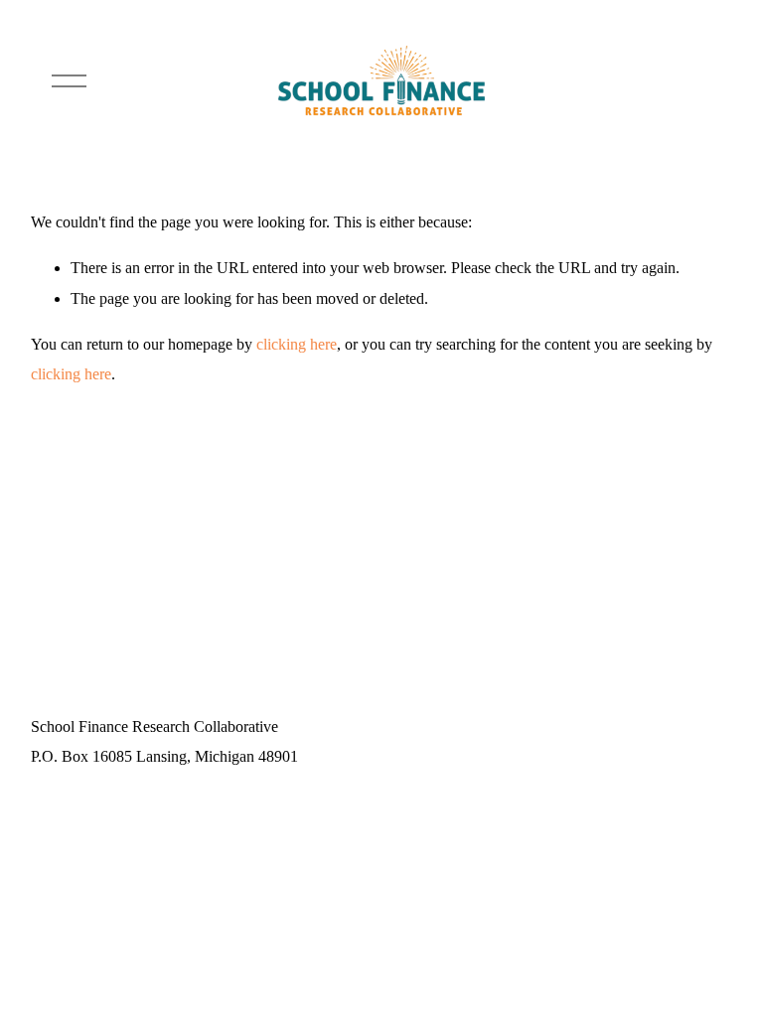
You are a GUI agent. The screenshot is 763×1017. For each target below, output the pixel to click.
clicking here (296, 344)
